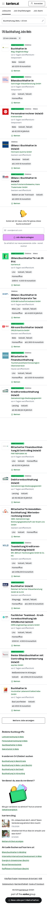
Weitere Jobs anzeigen (23, 720)
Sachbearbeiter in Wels (12, 745)
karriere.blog (9, 815)
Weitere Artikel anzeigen (12, 841)
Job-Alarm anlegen (25, 237)
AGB (40, 878)
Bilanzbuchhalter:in (22, 80)
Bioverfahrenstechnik (11, 864)
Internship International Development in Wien (22, 856)
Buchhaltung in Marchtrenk (14, 761)
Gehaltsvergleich (9, 810)
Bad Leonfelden (19, 702)
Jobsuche (6, 11)
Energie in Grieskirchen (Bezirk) (15, 860)
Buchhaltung (13, 32)
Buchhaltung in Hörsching (13, 773)
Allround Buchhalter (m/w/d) (27, 327)
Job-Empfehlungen (22, 11)
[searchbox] (23, 21)
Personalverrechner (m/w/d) (27, 113)
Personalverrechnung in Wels (14, 741)
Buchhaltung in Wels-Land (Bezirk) (17, 765)
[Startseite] (13, 3)
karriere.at (28, 847)
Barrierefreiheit (21, 884)
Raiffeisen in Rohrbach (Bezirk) (15, 868)
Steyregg (16, 599)
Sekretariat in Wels (10, 749)
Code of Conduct (36, 884)
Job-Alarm (38, 11)
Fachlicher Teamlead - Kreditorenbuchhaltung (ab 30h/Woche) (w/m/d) (27, 618)
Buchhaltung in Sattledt (13, 769)
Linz (13, 94)
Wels (28, 32)
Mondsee (16, 159)
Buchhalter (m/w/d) (22, 586)
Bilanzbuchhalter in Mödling (14, 852)
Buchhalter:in (19, 48)
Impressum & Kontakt (28, 878)
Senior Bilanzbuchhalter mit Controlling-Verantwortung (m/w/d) (27, 659)
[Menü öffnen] (3, 3)
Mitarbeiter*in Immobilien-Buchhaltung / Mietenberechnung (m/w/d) (26, 512)
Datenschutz (8, 884)
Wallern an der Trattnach (23, 195)
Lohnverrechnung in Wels (13, 737)
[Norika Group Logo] (23, 894)
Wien (14, 309)
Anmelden (38, 3)
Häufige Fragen (11, 878)
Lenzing (15, 406)
